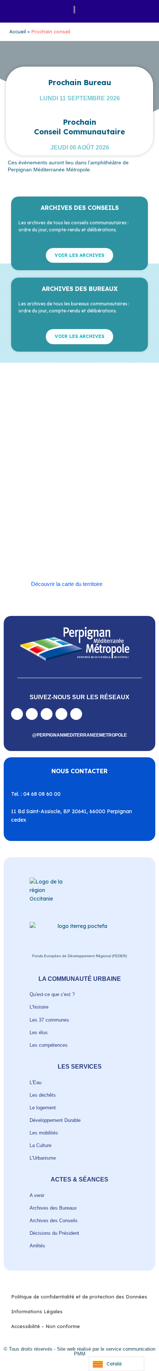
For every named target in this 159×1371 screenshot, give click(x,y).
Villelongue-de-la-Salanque (52, 548)
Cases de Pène (105, 472)
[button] (16, 9)
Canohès (75, 472)
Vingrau (96, 557)
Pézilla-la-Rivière (73, 506)
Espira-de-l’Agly (115, 480)
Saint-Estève (98, 514)
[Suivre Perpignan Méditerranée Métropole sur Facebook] (17, 714)
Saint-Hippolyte (70, 523)
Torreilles (84, 540)
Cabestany (93, 463)
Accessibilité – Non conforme (45, 1326)
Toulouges (109, 540)
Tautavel (58, 540)
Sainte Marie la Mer (110, 531)
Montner (31, 497)
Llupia (107, 489)
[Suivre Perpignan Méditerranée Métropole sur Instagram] (32, 714)
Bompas (67, 463)
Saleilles (35, 540)
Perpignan (92, 497)
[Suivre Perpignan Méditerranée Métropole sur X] (76, 714)
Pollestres (107, 506)
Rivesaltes (68, 514)
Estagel (34, 489)
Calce (55, 472)
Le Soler (87, 489)
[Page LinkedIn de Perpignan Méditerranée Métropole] (61, 714)
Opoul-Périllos (60, 497)
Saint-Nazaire (69, 531)
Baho (28, 463)
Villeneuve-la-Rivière (60, 557)
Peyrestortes (36, 506)
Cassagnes (34, 480)
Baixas (45, 463)
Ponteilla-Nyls (37, 514)
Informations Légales (36, 1311)
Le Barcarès (60, 489)
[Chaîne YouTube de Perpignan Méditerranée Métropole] (47, 714)
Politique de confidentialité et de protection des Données (79, 1297)
